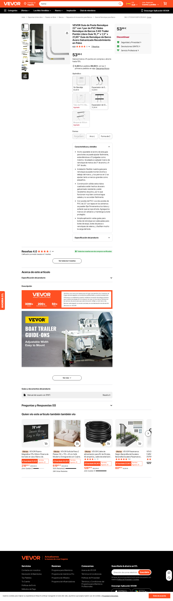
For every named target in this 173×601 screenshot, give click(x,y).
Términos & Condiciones (91, 574)
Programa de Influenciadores (63, 581)
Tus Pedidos (26, 578)
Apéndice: (76, 73)
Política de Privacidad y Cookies (128, 579)
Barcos (61, 17)
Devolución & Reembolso (32, 574)
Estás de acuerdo (159, 596)
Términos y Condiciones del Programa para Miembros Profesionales (92, 584)
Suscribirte (144, 572)
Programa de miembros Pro (63, 574)
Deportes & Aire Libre (35, 17)
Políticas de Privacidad (90, 578)
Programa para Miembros (62, 570)
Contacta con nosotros (31, 570)
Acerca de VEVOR (88, 570)
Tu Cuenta (26, 581)
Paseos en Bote (50, 17)
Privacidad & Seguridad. (110, 596)
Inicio (23, 17)
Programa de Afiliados (61, 578)
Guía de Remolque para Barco (105, 17)
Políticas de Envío (29, 585)
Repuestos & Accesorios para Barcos (79, 17)
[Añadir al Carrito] (46, 444)
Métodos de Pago (29, 589)
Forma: (75, 131)
